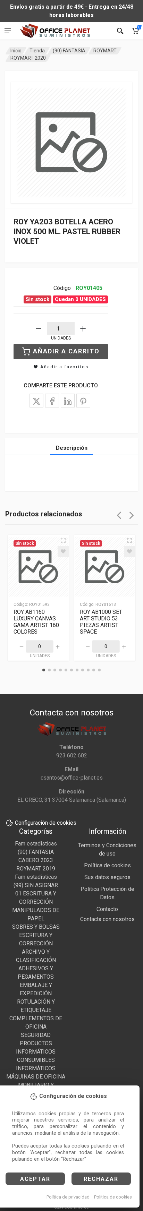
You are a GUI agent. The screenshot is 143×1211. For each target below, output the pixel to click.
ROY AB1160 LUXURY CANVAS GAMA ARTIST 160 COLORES (36, 622)
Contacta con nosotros (107, 919)
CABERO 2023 (35, 860)
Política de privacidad (68, 1197)
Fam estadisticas (36, 843)
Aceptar (35, 1179)
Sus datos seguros (107, 877)
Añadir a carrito (66, 351)
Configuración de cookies (45, 822)
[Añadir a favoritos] (63, 551)
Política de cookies (113, 1197)
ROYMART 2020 (28, 58)
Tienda (37, 50)
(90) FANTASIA (69, 50)
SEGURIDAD (36, 1035)
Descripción (71, 448)
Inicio (16, 50)
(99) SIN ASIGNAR (36, 885)
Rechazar (101, 1179)
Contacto (107, 909)
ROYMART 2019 (35, 868)
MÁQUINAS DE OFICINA (35, 1076)
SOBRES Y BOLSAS (36, 927)
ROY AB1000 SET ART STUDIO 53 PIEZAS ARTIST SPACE (101, 622)
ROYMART (105, 50)
